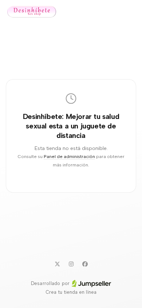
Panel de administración (69, 156)
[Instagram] (71, 263)
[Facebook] (84, 263)
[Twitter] (57, 263)
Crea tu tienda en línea (71, 292)
